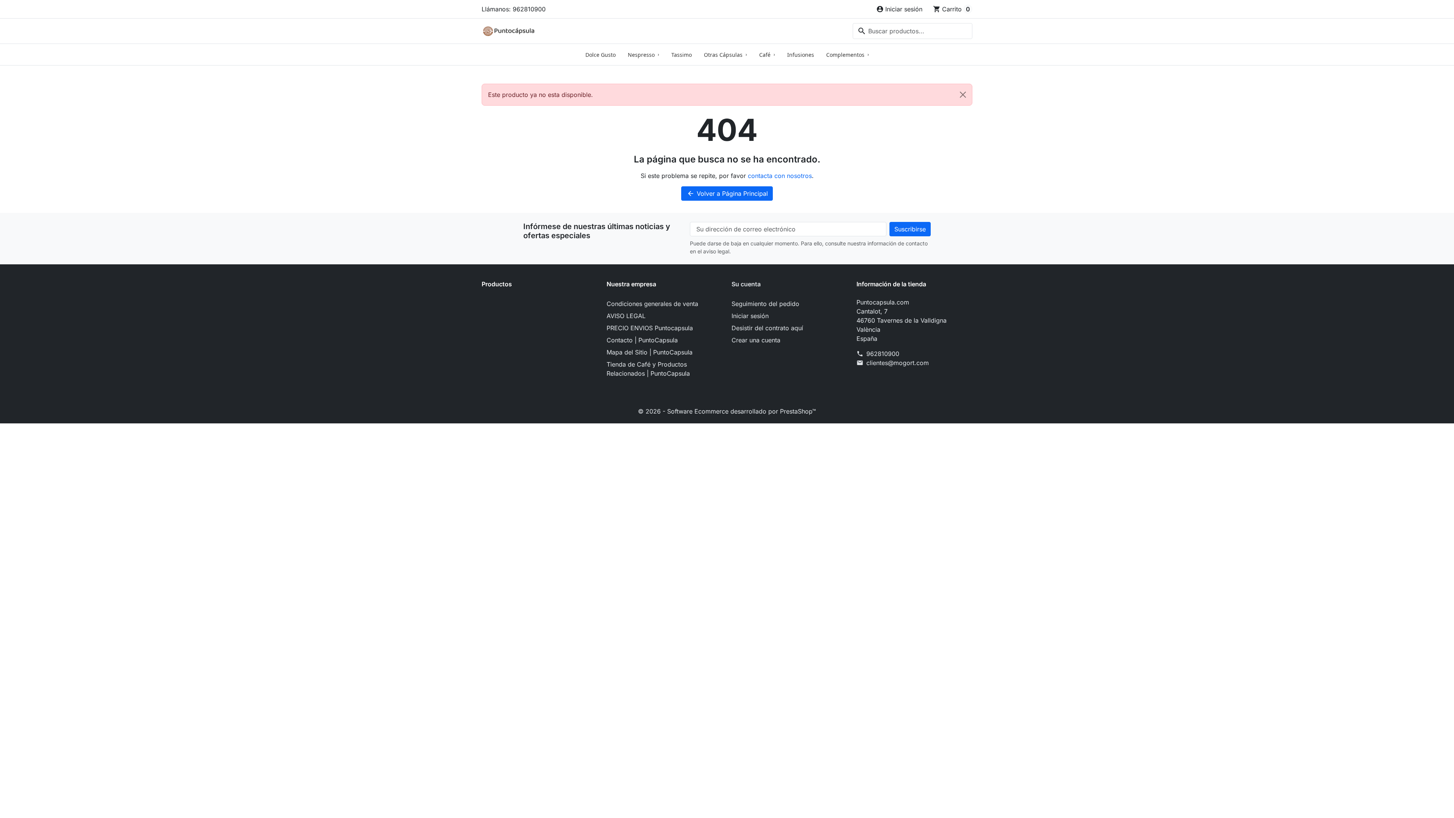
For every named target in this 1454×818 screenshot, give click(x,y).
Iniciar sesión (750, 316)
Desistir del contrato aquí (767, 328)
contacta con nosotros (780, 176)
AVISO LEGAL (626, 316)
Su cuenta (746, 284)
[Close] (963, 94)
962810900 (882, 353)
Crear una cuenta (756, 340)
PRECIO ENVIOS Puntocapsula (650, 328)
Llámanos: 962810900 (514, 9)
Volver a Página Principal (727, 193)
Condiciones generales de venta (652, 304)
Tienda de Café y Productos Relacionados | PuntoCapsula (648, 369)
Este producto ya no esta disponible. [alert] (540, 94)
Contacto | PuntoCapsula (642, 340)
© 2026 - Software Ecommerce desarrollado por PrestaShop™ (727, 411)
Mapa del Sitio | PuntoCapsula (650, 352)
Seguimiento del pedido (765, 304)
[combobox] (912, 31)
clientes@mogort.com (897, 363)
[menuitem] (600, 54)
